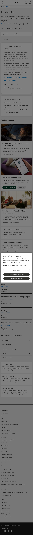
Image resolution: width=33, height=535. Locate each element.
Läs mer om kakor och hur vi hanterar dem (14, 265)
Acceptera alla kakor (16, 278)
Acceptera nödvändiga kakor (16, 274)
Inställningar (16, 270)
